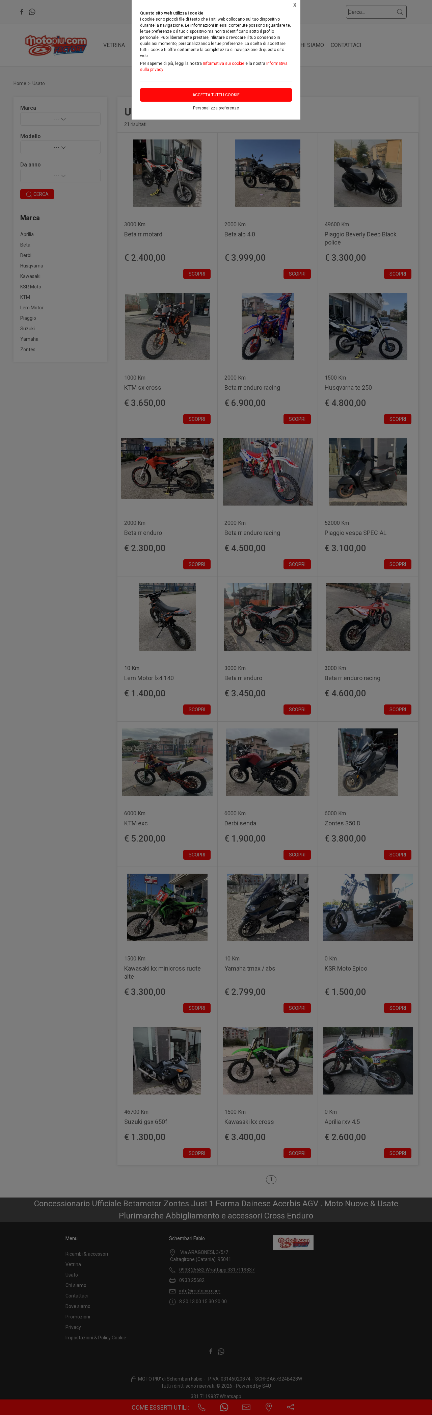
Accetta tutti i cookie (216, 95)
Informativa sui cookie (223, 63)
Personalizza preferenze (216, 108)
